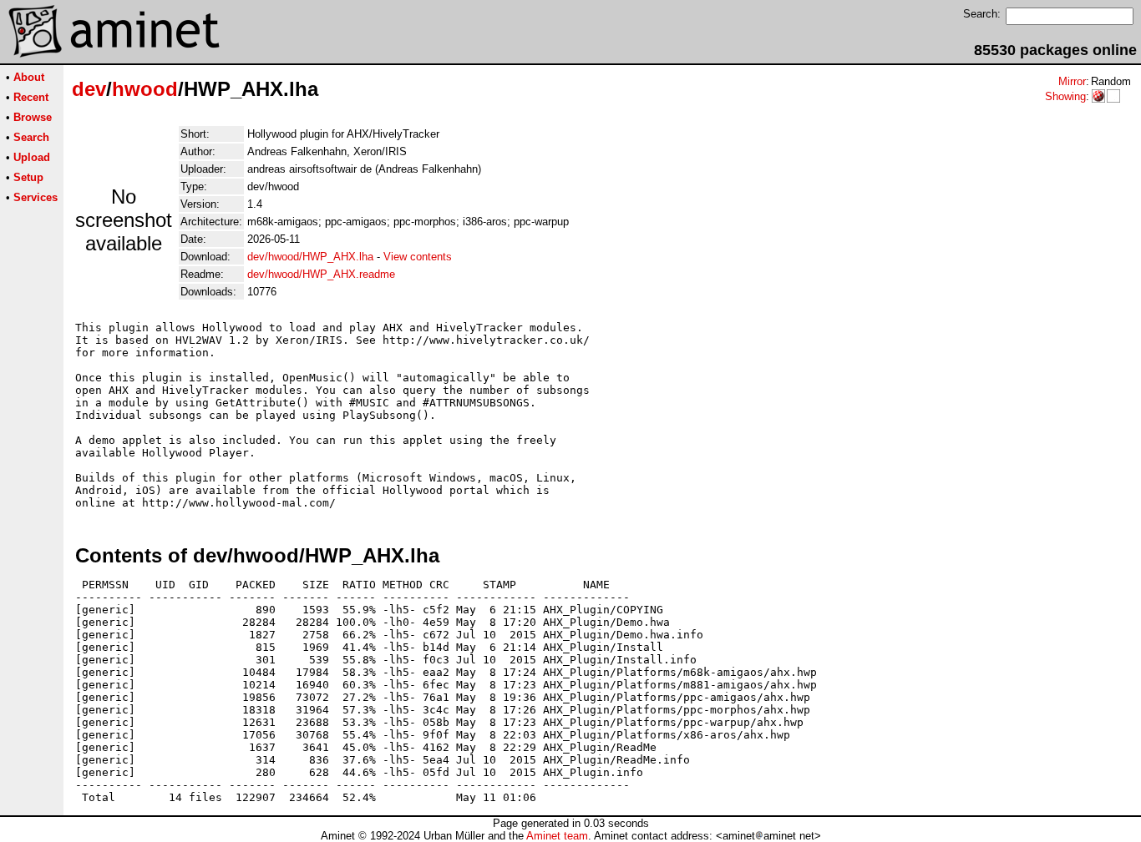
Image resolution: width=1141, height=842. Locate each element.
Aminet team (557, 835)
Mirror (1072, 81)
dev (89, 89)
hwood (145, 89)
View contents (417, 256)
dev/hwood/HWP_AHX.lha (310, 256)
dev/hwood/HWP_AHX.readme (321, 274)
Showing (1065, 96)
